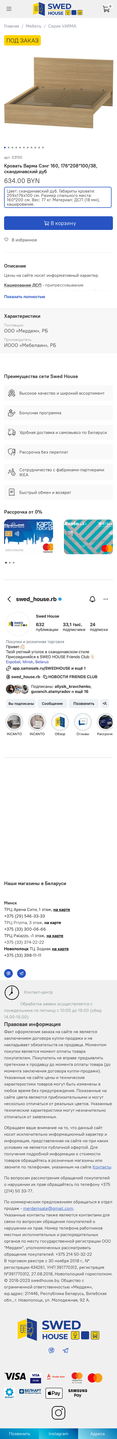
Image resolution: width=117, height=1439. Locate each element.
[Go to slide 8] (31, 147)
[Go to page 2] (10, 562)
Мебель (33, 26)
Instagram (58, 1433)
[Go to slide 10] (39, 147)
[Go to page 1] (6, 562)
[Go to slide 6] (24, 147)
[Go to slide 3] (12, 147)
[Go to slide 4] (16, 147)
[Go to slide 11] (43, 147)
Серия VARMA (62, 26)
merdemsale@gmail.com (48, 1208)
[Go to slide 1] (5, 147)
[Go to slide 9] (35, 147)
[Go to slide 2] (9, 147)
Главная (11, 26)
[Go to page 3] (13, 562)
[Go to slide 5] (20, 147)
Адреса (97, 1433)
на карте (61, 909)
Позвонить (19, 1433)
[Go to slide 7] (28, 147)
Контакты (102, 1167)
